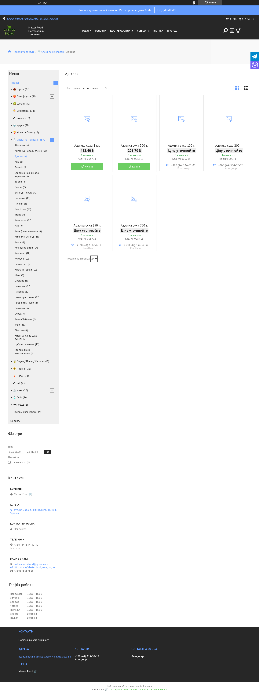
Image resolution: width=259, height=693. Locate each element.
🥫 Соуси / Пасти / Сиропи (28, 361)
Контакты (15, 420)
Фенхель (19, 330)
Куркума (19, 258)
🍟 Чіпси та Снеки (23, 132)
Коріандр (20, 253)
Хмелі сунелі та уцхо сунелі (26, 337)
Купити (89, 166)
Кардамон (20, 220)
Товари (86, 30)
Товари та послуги (24, 51)
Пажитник (20, 286)
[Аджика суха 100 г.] (181, 119)
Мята (17, 275)
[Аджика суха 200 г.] (229, 119)
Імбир (18, 214)
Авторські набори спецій (28, 151)
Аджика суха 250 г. (87, 225)
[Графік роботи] (232, 30)
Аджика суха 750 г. (134, 225)
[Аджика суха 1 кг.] (87, 119)
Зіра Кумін (20, 209)
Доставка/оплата (121, 30)
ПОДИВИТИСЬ (167, 10)
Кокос (18, 242)
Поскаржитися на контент (123, 689)
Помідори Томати (24, 297)
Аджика (19, 156)
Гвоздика (20, 198)
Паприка (19, 291)
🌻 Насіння (19, 368)
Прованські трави (24, 302)
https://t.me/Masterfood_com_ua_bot (35, 567)
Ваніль (18, 187)
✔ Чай (16, 383)
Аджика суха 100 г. (181, 145)
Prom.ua (147, 685)
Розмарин (20, 308)
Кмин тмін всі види (25, 236)
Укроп (18, 324)
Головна (100, 30)
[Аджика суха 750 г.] (134, 199)
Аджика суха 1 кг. (87, 145)
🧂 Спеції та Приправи (50, 51)
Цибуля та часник (24, 344)
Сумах (18, 313)
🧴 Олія (17, 397)
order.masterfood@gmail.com (31, 564)
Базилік (19, 167)
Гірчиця (19, 203)
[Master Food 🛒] (15, 31)
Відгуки (158, 30)
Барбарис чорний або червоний (27, 174)
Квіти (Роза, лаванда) (26, 231)
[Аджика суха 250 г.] (87, 199)
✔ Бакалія (18, 118)
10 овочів (20, 145)
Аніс (17, 162)
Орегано (19, 280)
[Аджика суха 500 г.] (134, 119)
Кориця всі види (24, 247)
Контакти (143, 30)
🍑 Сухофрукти (22, 96)
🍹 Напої (18, 376)
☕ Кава (17, 390)
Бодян (18, 181)
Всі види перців (23, 192)
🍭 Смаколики (21, 110)
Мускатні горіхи (23, 269)
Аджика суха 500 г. (134, 145)
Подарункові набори (25, 412)
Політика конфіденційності (34, 640)
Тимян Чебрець (23, 319)
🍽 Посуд (18, 404)
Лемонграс (21, 264)
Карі (17, 225)
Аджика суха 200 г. (228, 145)
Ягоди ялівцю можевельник (22, 351)
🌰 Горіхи (18, 89)
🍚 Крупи (18, 125)
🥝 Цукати (19, 103)
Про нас (172, 30)
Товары (14, 82)
